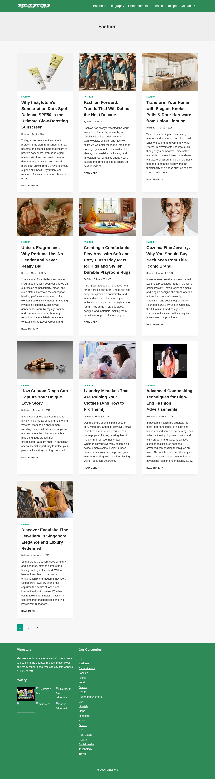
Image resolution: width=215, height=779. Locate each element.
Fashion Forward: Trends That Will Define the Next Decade (106, 108)
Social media (86, 744)
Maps (82, 711)
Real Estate (85, 734)
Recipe (172, 6)
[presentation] (45, 72)
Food (82, 682)
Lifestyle (83, 706)
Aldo (26, 273)
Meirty (152, 128)
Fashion (157, 6)
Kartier (27, 410)
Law (81, 701)
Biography (117, 6)
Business (99, 6)
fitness (82, 677)
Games (83, 687)
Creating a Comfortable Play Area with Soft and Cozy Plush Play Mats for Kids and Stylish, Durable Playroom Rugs (107, 260)
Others (83, 725)
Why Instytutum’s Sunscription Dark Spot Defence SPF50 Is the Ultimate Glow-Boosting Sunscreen (44, 114)
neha (26, 134)
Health (82, 692)
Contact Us (188, 6)
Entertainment (138, 6)
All (80, 658)
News (82, 720)
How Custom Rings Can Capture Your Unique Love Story (44, 397)
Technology (85, 749)
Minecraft (84, 715)
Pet (81, 730)
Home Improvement (90, 696)
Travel (82, 753)
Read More (29, 185)
